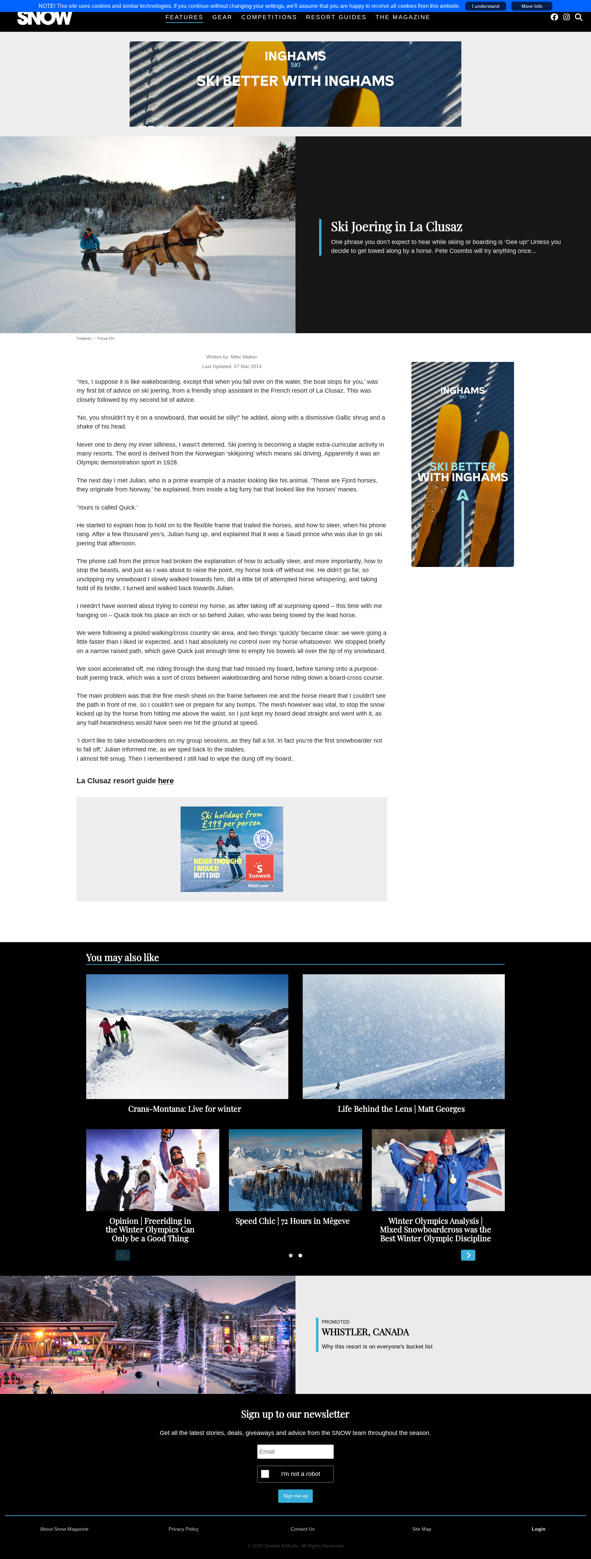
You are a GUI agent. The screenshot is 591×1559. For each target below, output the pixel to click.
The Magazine (403, 17)
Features (184, 17)
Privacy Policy (183, 1529)
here (166, 780)
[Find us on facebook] (554, 17)
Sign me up (295, 1496)
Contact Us (303, 1529)
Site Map (421, 1529)
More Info (532, 6)
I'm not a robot (300, 1473)
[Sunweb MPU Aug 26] (232, 849)
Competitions (269, 17)
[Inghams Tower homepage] (462, 464)
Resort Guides (336, 17)
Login (539, 1529)
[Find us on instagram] (566, 17)
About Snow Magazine (64, 1529)
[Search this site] (578, 17)
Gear (222, 17)
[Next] (468, 1255)
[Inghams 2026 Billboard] (295, 83)
